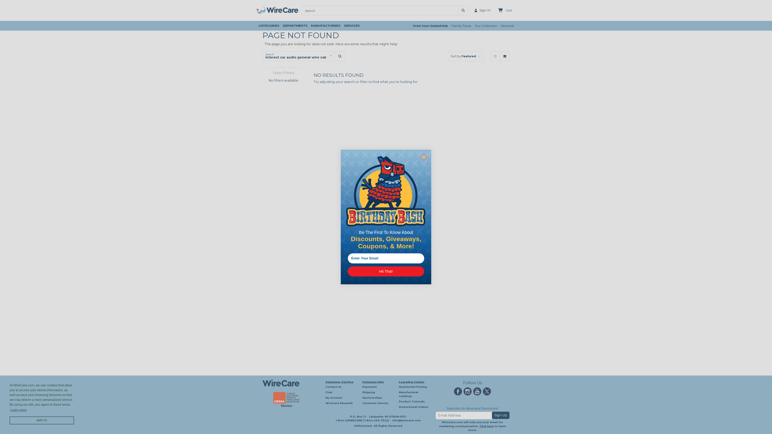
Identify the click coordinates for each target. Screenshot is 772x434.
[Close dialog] (423, 157)
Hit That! (386, 271)
